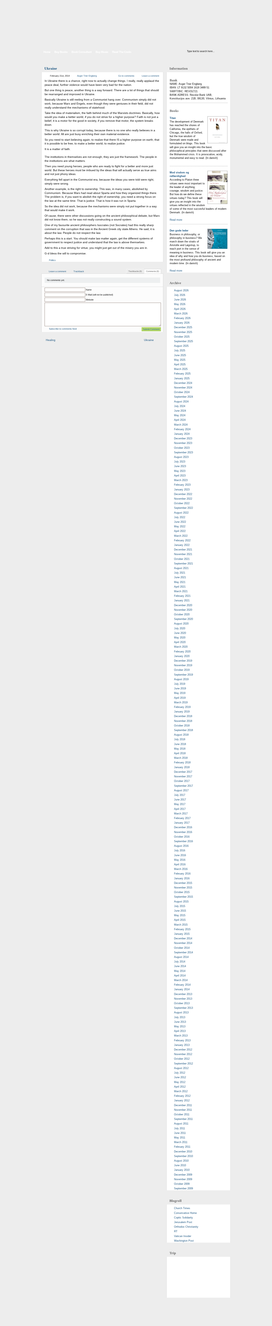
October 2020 (182, 614)
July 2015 (179, 906)
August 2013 (181, 1012)
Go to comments (126, 76)
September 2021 (183, 563)
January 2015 (182, 933)
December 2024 (183, 382)
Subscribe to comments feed (63, 329)
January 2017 (182, 822)
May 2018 (179, 748)
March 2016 (181, 869)
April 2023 (180, 475)
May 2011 (179, 1137)
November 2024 (183, 387)
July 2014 (179, 961)
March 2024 (181, 424)
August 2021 (181, 568)
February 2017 (182, 818)
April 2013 (180, 1031)
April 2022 (180, 531)
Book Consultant (81, 51)
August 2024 (181, 401)
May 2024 (179, 415)
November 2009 (183, 1179)
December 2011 (183, 1105)
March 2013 (181, 1035)
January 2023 (182, 489)
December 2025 (183, 327)
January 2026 (182, 322)
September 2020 (183, 619)
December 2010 (183, 1151)
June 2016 (180, 855)
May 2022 (179, 526)
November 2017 (183, 776)
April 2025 (180, 364)
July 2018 (179, 739)
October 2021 (182, 558)
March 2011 (180, 1142)
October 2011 (181, 1114)
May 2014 (179, 970)
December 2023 (183, 438)
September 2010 (183, 1156)
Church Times (182, 1208)
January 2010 (182, 1169)
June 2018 (180, 744)
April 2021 (180, 586)
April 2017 (180, 808)
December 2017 (183, 771)
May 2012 (179, 1082)
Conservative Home (185, 1212)
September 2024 (183, 396)
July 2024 (179, 406)
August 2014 (181, 956)
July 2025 (179, 350)
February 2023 (182, 484)
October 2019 (182, 669)
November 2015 (183, 887)
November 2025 (183, 332)
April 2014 (180, 975)
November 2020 (183, 609)
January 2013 (182, 1044)
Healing (50, 340)
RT (175, 1231)
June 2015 (180, 910)
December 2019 (183, 660)
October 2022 (182, 503)
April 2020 (180, 642)
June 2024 (180, 410)
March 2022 (181, 535)
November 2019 (183, 665)
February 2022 (182, 540)
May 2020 (179, 637)
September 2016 (183, 841)
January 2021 (182, 600)
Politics (52, 260)
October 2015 (182, 892)
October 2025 (182, 336)
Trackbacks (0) (135, 271)
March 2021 (181, 591)
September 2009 (183, 1188)
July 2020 (179, 628)
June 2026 (180, 299)
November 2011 (183, 1109)
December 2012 (183, 1049)
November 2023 (183, 443)
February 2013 (182, 1040)
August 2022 (181, 512)
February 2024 (182, 429)
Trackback (78, 271)
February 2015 (182, 929)
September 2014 (183, 952)
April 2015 (180, 919)
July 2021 (179, 572)
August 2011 (181, 1123)
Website (90, 299)
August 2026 (181, 290)
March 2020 (181, 646)
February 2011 (182, 1146)
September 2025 (183, 341)
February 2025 (182, 373)
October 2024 (182, 392)
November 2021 (183, 554)
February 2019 (182, 706)
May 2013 (179, 1026)
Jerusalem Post (183, 1222)
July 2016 (179, 850)
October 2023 (182, 447)
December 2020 (183, 605)
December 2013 (183, 994)
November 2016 (183, 832)
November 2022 (183, 498)
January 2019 (182, 711)
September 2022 (183, 507)
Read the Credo (121, 51)
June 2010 (180, 1165)
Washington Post (184, 1240)
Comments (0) (152, 271)
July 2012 (179, 1072)
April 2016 (180, 864)
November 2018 (183, 720)
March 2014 (181, 980)
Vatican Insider (182, 1236)
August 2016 (181, 845)
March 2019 (181, 702)
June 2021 (180, 577)
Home (46, 51)
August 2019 (181, 679)
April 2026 (180, 308)
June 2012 (180, 1077)
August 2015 (181, 901)
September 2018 (183, 730)
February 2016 (182, 873)
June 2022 (180, 521)
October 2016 (182, 836)
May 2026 (179, 304)
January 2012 (182, 1100)
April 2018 (180, 753)
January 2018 (182, 767)
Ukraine (50, 68)
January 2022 (182, 544)
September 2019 (183, 674)
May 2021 (179, 582)
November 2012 (183, 1054)
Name (89, 290)
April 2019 (180, 697)
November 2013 (183, 998)
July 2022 (179, 517)
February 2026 (182, 318)
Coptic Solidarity (183, 1217)
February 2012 (182, 1095)
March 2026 (181, 313)
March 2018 (181, 757)
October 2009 (182, 1183)
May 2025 (179, 359)
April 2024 (180, 419)
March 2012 (181, 1091)
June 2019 (180, 688)
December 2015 (183, 882)
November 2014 (183, 943)
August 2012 (181, 1068)
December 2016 (183, 827)
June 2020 (180, 632)
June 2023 (180, 466)
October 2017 (182, 781)
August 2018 (181, 734)
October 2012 (182, 1058)
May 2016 (179, 859)
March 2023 (181, 480)
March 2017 (181, 813)
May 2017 (179, 804)
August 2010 (181, 1160)
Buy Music (102, 51)
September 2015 (183, 896)
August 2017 (181, 790)
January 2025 (182, 378)
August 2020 (181, 623)
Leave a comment (150, 76)
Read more (176, 219)
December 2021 (183, 549)
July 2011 (179, 1128)
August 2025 (181, 345)
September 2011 (183, 1119)
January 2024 (182, 433)
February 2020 (182, 651)
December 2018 (183, 716)
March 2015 (181, 924)
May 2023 (179, 470)
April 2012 (180, 1086)
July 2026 (179, 294)
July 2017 (179, 794)
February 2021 (182, 595)
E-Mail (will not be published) (99, 294)
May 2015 (179, 915)
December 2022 (183, 494)
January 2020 (182, 656)
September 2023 (183, 452)
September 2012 (183, 1063)
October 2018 (182, 725)
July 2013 (179, 1017)
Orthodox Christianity (186, 1226)
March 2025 (181, 369)
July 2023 (179, 461)
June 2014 (180, 966)
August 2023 (181, 457)
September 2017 (183, 785)
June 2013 (180, 1021)
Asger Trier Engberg (87, 76)
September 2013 (183, 1007)
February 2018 (182, 762)
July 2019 (179, 683)
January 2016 (182, 878)
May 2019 (179, 693)
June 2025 (180, 355)
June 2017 (180, 799)
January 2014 (182, 989)
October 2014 (182, 947)
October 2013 (182, 1003)
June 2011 (180, 1132)
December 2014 (183, 938)
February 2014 (182, 984)
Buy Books (61, 51)
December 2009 (183, 1174)
